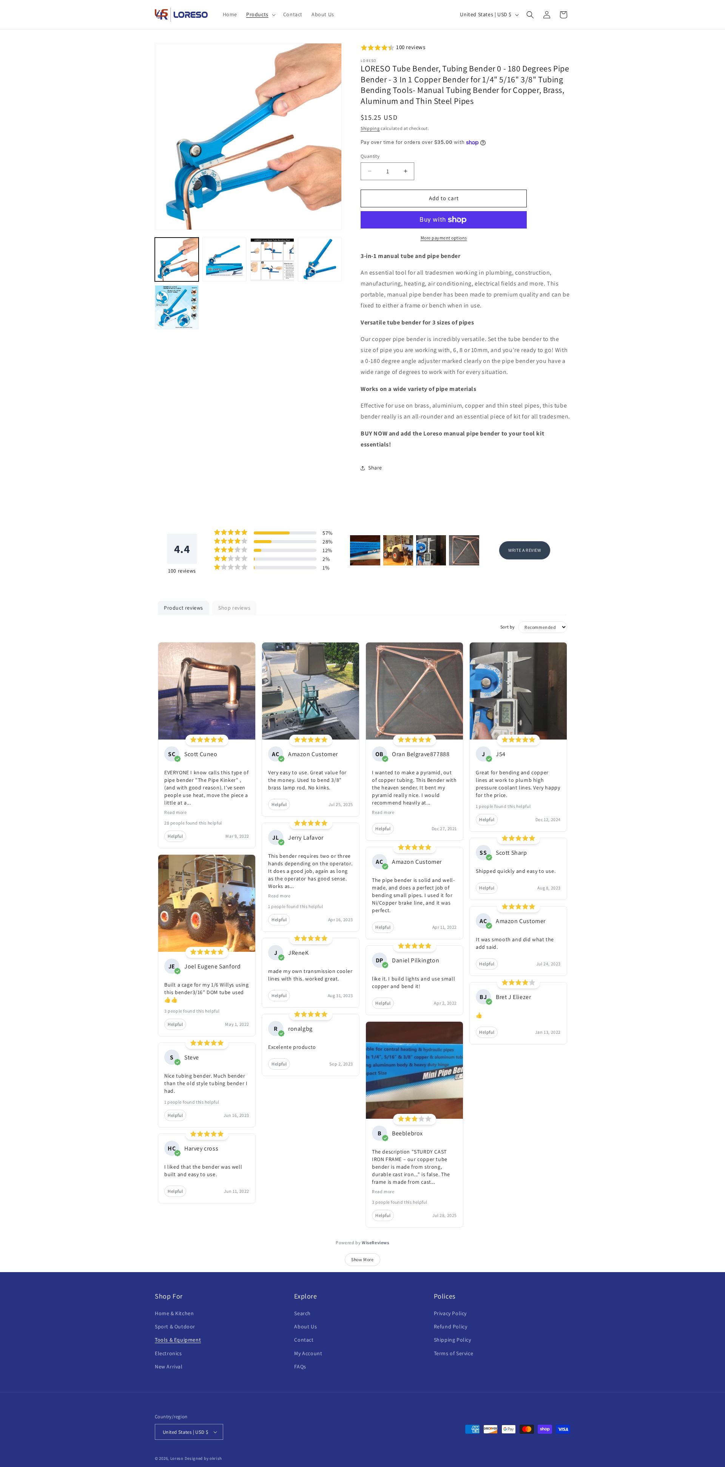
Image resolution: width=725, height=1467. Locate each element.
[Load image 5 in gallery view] (177, 307)
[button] (260, 14)
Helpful (175, 836)
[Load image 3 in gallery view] (272, 259)
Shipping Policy (452, 1339)
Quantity (370, 156)
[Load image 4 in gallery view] (320, 259)
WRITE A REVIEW (524, 550)
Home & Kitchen (174, 1313)
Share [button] (375, 467)
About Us (305, 1326)
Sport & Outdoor (175, 1326)
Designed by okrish (203, 1458)
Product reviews (183, 607)
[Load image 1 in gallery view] (177, 259)
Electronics (168, 1353)
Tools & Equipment (178, 1339)
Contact (303, 1339)
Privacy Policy (450, 1313)
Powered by (362, 1242)
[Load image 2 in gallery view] (224, 259)
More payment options (444, 238)
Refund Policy (450, 1326)
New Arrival (169, 1366)
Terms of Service (454, 1353)
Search (302, 1313)
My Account (308, 1353)
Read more (175, 812)
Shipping (370, 128)
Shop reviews (234, 607)
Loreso (177, 1458)
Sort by (507, 627)
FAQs (300, 1366)
